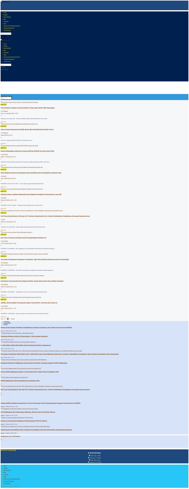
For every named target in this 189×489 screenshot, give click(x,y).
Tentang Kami (7, 30)
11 (11, 319)
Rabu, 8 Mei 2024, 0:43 (6, 135)
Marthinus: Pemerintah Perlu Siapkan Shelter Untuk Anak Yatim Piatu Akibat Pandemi (32, 281)
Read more (3, 122)
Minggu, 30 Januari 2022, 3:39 (8, 222)
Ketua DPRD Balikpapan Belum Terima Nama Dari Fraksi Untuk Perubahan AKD (30, 372)
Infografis (6, 21)
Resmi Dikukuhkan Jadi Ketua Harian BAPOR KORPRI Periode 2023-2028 (27, 151)
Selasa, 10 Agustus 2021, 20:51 (9, 265)
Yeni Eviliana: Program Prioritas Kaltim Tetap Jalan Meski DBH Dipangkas (28, 108)
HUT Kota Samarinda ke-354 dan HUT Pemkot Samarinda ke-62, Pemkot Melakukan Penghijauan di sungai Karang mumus (45, 216)
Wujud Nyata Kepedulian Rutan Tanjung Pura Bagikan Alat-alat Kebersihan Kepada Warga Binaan (36, 430)
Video (5, 23)
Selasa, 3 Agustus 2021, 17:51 (8, 308)
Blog (5, 19)
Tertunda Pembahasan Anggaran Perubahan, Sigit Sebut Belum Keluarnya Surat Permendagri (35, 259)
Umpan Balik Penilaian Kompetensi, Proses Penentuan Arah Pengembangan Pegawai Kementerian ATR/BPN (40, 403)
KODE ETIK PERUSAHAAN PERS (12, 26)
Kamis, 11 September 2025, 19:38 (9, 113)
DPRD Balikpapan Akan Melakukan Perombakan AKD (20, 381)
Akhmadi (4, 176)
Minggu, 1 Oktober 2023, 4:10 (8, 156)
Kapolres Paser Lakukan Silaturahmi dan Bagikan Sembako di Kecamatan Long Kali (31, 194)
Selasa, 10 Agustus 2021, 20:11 (9, 286)
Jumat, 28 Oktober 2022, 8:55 (8, 178)
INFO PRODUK (7, 17)
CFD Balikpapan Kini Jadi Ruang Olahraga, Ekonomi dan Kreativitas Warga (28, 412)
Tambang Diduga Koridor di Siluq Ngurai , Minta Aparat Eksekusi (24, 336)
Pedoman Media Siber (9, 28)
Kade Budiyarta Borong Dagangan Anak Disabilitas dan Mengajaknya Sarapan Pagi (31, 173)
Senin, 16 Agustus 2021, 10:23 (8, 243)
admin (3, 219)
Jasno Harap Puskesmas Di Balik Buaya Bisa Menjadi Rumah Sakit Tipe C (27, 129)
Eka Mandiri (5, 111)
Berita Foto (3, 104)
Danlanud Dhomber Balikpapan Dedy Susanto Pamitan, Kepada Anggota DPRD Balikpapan (34, 363)
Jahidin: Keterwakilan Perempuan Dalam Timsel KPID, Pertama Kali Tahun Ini (29, 303)
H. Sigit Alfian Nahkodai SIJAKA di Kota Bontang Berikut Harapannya (26, 345)
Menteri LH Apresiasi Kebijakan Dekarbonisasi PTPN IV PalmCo (24, 421)
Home (5, 12)
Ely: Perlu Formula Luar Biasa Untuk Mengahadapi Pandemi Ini (23, 238)
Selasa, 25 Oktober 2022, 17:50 (8, 200)
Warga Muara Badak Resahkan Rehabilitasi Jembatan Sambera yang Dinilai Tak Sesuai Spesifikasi (36, 327)
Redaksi (5, 15)
